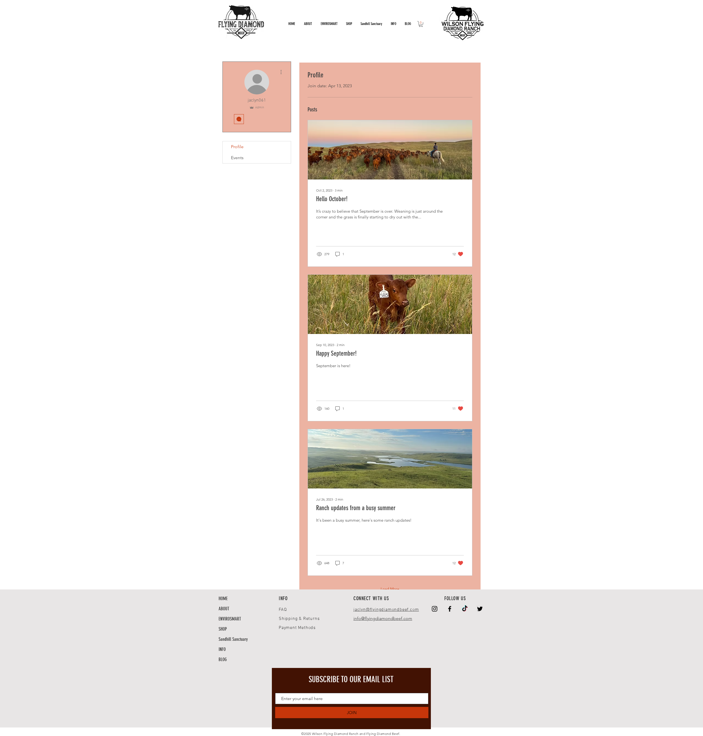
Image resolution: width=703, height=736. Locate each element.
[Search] (480, 23)
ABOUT (224, 608)
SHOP (223, 629)
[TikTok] (464, 609)
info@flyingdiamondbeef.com (382, 618)
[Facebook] (449, 609)
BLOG (223, 659)
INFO (222, 649)
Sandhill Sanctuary (233, 639)
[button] (393, 24)
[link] (420, 24)
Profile (237, 146)
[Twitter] (480, 609)
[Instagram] (434, 609)
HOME (223, 598)
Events (237, 157)
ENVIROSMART (230, 619)
